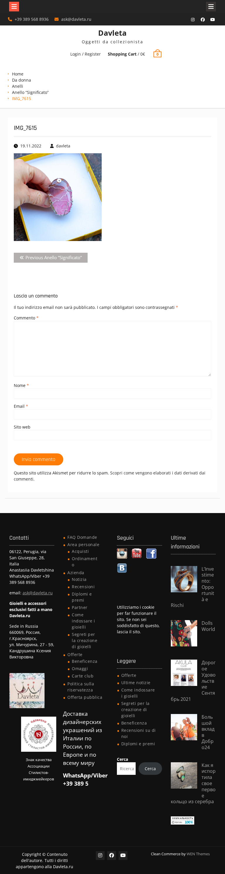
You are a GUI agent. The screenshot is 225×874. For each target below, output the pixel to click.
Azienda (75, 572)
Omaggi (80, 668)
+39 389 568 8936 (32, 19)
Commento (26, 318)
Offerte (75, 654)
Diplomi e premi (138, 743)
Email (21, 406)
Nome (21, 385)
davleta (63, 146)
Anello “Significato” (30, 92)
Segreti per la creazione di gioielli (84, 640)
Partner (80, 607)
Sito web (22, 427)
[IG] (192, 19)
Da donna (21, 80)
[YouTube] (212, 19)
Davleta (112, 33)
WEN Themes (198, 853)
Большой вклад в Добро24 (208, 732)
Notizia (79, 579)
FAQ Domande (82, 537)
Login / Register (85, 54)
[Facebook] (202, 19)
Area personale (83, 544)
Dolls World (208, 626)
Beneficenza (85, 661)
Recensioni (83, 586)
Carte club (82, 676)
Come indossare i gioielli (83, 621)
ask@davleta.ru (76, 19)
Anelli (17, 86)
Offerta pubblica (84, 697)
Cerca (122, 759)
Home (17, 74)
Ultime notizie (136, 682)
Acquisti (80, 551)
